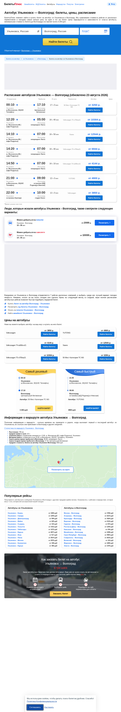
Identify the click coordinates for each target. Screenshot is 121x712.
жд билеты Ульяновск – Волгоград (33, 307)
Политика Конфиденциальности (42, 701)
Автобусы (51, 4)
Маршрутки (60, 4)
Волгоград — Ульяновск (31, 51)
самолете (40, 232)
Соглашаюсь (35, 707)
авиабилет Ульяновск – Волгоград (28, 313)
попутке (39, 220)
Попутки (70, 4)
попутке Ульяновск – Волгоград (30, 310)
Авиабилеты (29, 4)
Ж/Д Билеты (41, 4)
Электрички (79, 4)
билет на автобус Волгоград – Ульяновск (32, 304)
